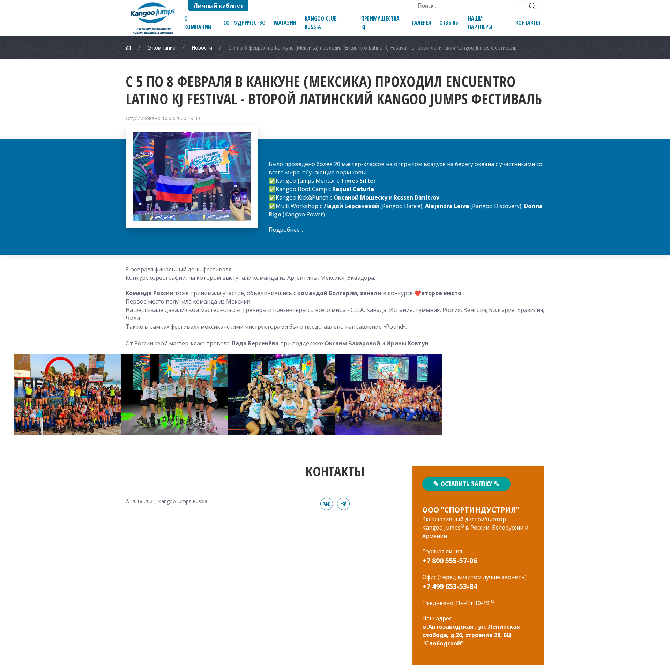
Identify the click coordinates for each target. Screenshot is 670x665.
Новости (202, 47)
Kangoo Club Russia (321, 23)
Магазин (285, 23)
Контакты (527, 23)
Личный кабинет (218, 5)
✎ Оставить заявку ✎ (466, 483)
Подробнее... (286, 229)
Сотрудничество (244, 23)
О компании (197, 23)
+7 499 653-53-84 (449, 586)
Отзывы (449, 23)
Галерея (421, 23)
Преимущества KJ (380, 23)
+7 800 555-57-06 (449, 560)
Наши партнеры (480, 23)
